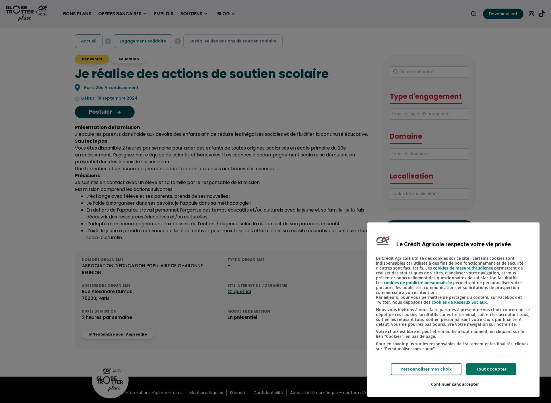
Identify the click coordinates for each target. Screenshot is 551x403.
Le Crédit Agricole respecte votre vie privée (453, 244)
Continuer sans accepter (455, 384)
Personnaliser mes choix (426, 369)
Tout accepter (491, 369)
